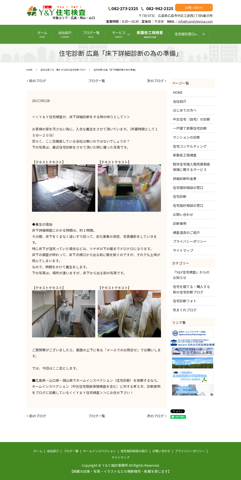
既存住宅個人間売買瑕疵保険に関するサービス (191, 167)
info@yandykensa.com (195, 21)
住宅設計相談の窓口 (188, 205)
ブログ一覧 (91, 34)
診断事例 (179, 223)
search (203, 34)
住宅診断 (179, 196)
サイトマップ (183, 250)
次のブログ (155, 80)
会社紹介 (65, 34)
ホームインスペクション (99, 451)
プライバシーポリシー (190, 241)
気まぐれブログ (185, 309)
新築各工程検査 (150, 34)
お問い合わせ (194, 7)
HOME (29, 69)
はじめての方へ (185, 110)
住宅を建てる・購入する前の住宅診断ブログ (63, 69)
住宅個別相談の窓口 (188, 187)
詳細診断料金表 (185, 178)
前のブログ (37, 80)
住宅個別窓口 (185, 33)
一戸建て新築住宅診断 (190, 128)
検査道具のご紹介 (186, 232)
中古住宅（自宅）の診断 (191, 119)
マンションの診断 (186, 137)
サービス (120, 34)
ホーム (42, 34)
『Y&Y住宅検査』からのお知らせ (191, 275)
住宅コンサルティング (190, 146)
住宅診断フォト (185, 300)
